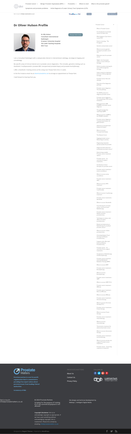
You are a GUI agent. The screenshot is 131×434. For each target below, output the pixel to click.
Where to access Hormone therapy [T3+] (104, 303)
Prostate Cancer (31, 4)
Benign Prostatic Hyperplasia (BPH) (51, 4)
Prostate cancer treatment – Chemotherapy (104, 317)
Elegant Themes (27, 431)
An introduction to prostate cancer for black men (104, 32)
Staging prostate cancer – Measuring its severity (103, 139)
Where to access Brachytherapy (101, 273)
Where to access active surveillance (103, 175)
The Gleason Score (102, 135)
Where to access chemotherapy (101, 322)
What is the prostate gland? (100, 4)
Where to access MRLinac (103, 295)
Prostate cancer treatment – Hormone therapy (104, 298)
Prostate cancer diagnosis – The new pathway (104, 88)
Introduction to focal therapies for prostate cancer (104, 165)
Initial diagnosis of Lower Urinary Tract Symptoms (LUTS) (69, 8)
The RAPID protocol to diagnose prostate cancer (103, 93)
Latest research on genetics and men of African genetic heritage (104, 74)
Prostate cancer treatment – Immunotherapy (104, 336)
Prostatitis (71, 4)
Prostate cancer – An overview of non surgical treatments (103, 249)
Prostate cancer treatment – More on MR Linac (104, 290)
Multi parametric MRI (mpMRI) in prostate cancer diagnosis (104, 105)
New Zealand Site (112, 14)
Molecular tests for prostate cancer (104, 56)
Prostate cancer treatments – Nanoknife (104, 198)
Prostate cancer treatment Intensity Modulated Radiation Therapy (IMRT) (104, 260)
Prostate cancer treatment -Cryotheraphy (104, 189)
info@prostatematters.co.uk (27, 14)
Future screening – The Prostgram (103, 42)
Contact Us (71, 377)
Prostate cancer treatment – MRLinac (104, 286)
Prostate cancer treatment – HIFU (104, 179)
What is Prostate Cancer (103, 28)
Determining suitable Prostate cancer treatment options (104, 154)
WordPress (45, 431)
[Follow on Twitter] (99, 373)
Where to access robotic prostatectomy (103, 231)
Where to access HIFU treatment (102, 184)
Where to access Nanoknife (104, 202)
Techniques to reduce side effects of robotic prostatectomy (104, 219)
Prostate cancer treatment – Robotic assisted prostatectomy (104, 213)
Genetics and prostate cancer (104, 46)
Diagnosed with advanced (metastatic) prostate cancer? (104, 148)
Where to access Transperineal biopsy (102, 131)
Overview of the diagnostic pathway (104, 84)
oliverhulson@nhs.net (42, 73)
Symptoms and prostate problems (37, 8)
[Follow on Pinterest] (106, 373)
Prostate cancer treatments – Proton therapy (104, 308)
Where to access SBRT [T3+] (104, 282)
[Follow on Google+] (102, 373)
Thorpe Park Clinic (75, 35)
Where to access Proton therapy (103, 313)
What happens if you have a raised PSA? (104, 37)
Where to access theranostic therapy (104, 331)
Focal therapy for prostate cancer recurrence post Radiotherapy (103, 207)
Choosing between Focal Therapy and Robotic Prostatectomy (103, 236)
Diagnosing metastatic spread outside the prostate (104, 143)
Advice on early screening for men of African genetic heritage (104, 67)
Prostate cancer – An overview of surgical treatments (102, 160)
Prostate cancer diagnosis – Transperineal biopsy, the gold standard (104, 121)
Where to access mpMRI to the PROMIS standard (104, 115)
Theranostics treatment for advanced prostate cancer (104, 327)
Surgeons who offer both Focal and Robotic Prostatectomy (103, 243)
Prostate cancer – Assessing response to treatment (104, 347)
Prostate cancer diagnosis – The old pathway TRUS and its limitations (104, 99)
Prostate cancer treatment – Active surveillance (104, 170)
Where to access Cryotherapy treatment (104, 193)
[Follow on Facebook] (95, 373)
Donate (89, 14)
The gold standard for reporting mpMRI (102, 110)
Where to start (84, 4)
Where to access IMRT (102, 265)
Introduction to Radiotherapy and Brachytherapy (104, 254)
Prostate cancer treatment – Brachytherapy (104, 268)
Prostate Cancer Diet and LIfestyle (103, 79)
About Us (70, 373)
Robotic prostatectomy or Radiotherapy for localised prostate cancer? (104, 225)
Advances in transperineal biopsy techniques (104, 126)
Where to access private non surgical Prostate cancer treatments (104, 342)
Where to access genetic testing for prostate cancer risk (104, 50)
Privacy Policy (72, 381)
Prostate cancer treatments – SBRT (104, 278)
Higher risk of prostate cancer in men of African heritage (103, 61)
